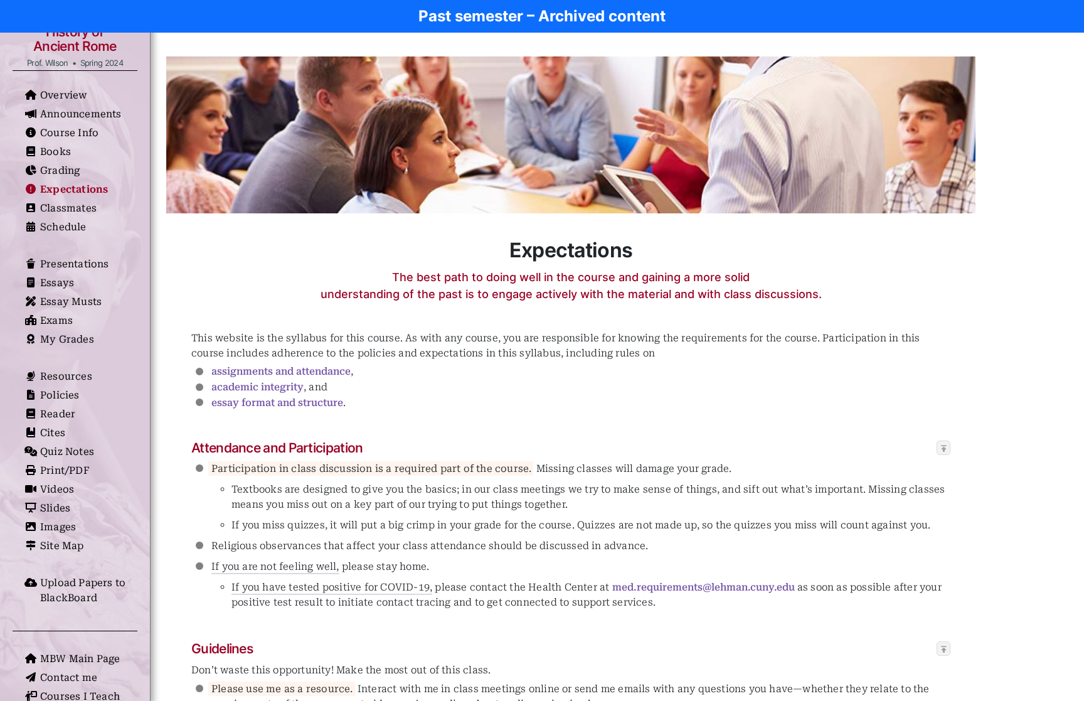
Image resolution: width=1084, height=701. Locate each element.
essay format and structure (277, 403)
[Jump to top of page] (944, 448)
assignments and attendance (281, 371)
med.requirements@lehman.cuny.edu (703, 587)
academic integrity (257, 387)
